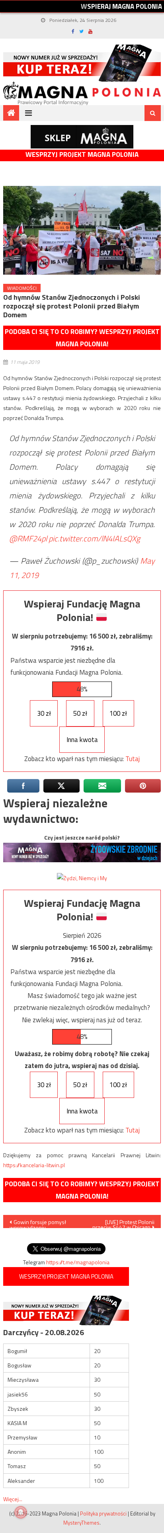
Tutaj (132, 759)
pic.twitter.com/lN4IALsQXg (94, 538)
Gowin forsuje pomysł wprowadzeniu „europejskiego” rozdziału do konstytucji (41, 1223)
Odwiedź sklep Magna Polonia (82, 136)
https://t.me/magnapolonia (77, 1262)
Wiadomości (22, 288)
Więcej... (12, 1499)
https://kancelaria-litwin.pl (34, 1165)
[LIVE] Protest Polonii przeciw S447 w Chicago (123, 1223)
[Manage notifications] (20, 1512)
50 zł (80, 713)
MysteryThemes (81, 1523)
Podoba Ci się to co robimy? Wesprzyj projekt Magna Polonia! (82, 337)
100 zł (118, 713)
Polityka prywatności (103, 1513)
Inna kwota (82, 739)
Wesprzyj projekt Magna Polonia (82, 155)
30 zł (44, 713)
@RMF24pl (28, 538)
